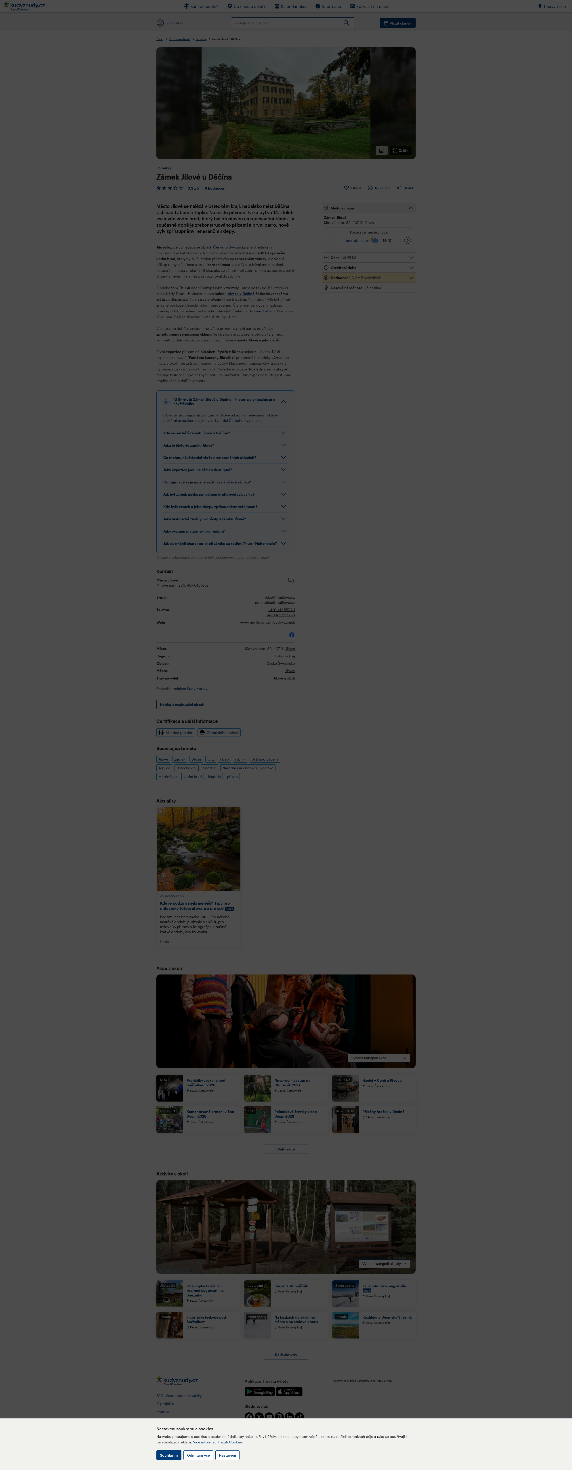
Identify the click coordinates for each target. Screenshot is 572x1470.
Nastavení (227, 1455)
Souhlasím (169, 1455)
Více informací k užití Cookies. (218, 1442)
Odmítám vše (198, 1455)
